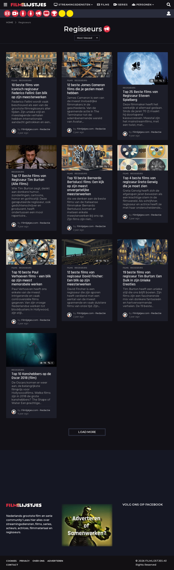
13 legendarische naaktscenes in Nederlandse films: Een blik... (125, 490)
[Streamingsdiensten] (46, 13)
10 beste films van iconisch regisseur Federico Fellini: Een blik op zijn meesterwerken (29, 91)
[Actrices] (30, 13)
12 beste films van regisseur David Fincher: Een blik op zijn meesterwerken (85, 278)
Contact (12, 564)
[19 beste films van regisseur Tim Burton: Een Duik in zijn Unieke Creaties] (142, 252)
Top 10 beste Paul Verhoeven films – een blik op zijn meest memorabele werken (31, 278)
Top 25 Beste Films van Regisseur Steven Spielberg (140, 95)
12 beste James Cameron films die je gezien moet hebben (86, 89)
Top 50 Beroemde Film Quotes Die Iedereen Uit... (23, 483)
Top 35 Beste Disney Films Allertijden (91, 483)
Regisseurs (25, 80)
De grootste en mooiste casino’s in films (57, 488)
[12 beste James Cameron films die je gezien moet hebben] (87, 65)
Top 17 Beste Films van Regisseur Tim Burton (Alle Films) (29, 180)
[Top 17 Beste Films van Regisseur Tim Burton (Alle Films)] (31, 157)
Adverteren (55, 560)
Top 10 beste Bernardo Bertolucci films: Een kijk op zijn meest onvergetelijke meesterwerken (85, 186)
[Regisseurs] (38, 13)
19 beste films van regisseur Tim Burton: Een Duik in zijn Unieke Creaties (142, 278)
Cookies (11, 560)
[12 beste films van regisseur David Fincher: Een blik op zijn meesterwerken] (87, 252)
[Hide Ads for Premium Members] (69, 13)
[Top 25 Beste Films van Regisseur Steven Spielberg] (142, 68)
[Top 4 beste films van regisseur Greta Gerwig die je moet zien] (142, 157)
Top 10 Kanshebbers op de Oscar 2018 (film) (31, 376)
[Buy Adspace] (62, 13)
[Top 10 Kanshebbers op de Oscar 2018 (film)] (31, 350)
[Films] (7, 13)
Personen (144, 4)
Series (123, 4)
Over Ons (38, 560)
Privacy (25, 560)
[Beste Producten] (54, 13)
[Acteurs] (23, 13)
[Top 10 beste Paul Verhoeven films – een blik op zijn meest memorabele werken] (31, 252)
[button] (5, 4)
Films (105, 4)
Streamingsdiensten (74, 4)
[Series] (15, 13)
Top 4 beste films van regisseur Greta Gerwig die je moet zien (140, 182)
